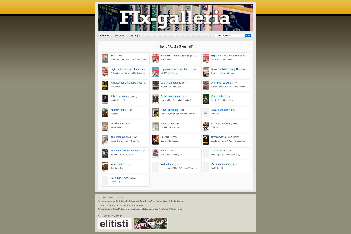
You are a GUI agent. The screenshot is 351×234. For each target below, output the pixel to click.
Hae (248, 35)
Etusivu (104, 35)
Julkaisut (118, 35)
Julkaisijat (134, 35)
